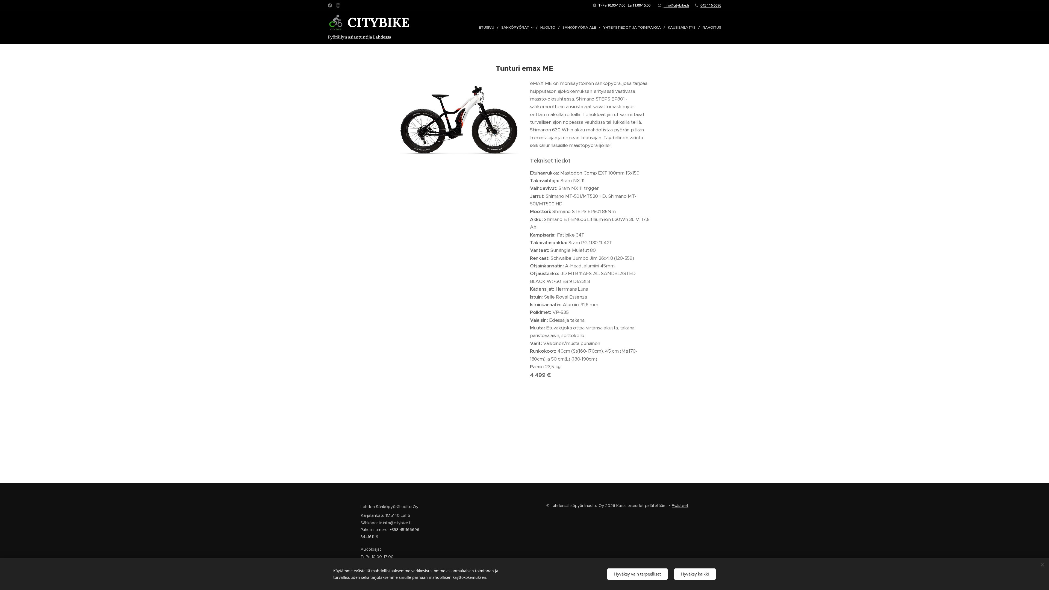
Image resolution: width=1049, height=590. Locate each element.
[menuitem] (488, 27)
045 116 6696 (710, 5)
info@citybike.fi (676, 5)
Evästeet (680, 505)
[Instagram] (338, 5)
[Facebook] (329, 5)
